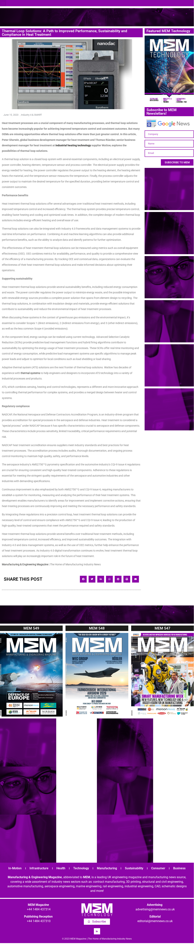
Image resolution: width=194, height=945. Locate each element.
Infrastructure (39, 868)
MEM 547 (162, 628)
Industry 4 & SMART (31, 114)
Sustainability (134, 868)
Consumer (158, 868)
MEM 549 (31, 628)
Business (179, 868)
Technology (81, 868)
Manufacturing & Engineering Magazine (25, 564)
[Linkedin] (97, 931)
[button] (3, 3)
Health (60, 868)
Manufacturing (107, 868)
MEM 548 (97, 628)
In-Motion (15, 868)
